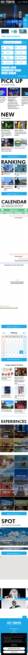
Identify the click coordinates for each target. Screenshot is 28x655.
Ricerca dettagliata (22, 76)
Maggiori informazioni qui (13, 156)
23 (3, 352)
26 (14, 352)
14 (21, 346)
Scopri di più (14, 645)
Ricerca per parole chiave (2, 42)
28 (21, 352)
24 (6, 352)
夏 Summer (14, 210)
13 (17, 346)
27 (17, 352)
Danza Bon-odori (18, 256)
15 (25, 346)
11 (10, 346)
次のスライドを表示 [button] (26, 15)
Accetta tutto (14, 651)
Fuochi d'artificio (19, 217)
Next (24, 333)
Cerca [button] (20, 2)
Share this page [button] (22, 2)
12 (14, 346)
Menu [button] (26, 2)
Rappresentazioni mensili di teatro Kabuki (14, 265)
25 (10, 352)
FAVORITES (24, 2)
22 (25, 349)
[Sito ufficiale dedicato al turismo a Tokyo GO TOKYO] (8, 2)
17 (6, 349)
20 (17, 349)
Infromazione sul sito (14, 628)
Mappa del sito (14, 632)
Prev (4, 333)
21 (21, 349)
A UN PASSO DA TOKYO (14, 548)
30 (3, 355)
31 (6, 355)
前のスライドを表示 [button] (1, 15)
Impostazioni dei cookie (14, 648)
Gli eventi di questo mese (13, 359)
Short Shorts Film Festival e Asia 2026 (9, 308)
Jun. (5, 212)
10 (6, 346)
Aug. (23, 212)
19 (14, 349)
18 (10, 349)
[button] (18, 2)
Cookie (14, 630)
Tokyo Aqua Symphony (10, 36)
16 (3, 349)
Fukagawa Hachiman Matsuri (21, 260)
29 (25, 352)
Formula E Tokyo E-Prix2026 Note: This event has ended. (17, 282)
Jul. (14, 212)
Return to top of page (24, 617)
